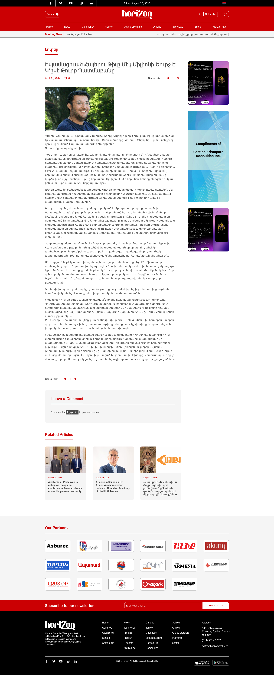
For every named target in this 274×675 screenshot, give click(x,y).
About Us (107, 627)
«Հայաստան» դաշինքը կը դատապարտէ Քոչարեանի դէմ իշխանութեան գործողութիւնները (204, 34)
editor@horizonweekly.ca (215, 645)
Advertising (108, 632)
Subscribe (210, 14)
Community (88, 26)
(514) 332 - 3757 (211, 640)
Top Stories (129, 627)
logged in (72, 412)
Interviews (178, 26)
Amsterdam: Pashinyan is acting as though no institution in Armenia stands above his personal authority (65, 486)
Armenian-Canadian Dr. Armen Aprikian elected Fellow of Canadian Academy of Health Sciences (113, 486)
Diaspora (128, 642)
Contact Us (108, 642)
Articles (157, 26)
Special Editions (154, 637)
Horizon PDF (219, 26)
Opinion (109, 26)
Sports (198, 26)
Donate (51, 14)
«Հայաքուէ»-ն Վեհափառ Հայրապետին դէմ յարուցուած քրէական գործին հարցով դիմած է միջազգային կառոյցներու (160, 488)
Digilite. (155, 661)
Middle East (130, 647)
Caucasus (151, 632)
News (67, 26)
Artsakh (128, 637)
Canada (150, 622)
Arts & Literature (133, 26)
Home (49, 26)
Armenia (128, 632)
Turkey (149, 627)
